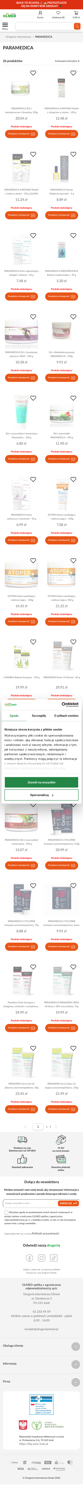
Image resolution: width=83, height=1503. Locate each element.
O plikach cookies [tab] (66, 715)
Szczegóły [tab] (39, 715)
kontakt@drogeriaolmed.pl (41, 1329)
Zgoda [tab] (14, 715)
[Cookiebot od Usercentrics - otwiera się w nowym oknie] (62, 704)
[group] (41, 4)
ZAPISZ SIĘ (66, 1203)
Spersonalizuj (39, 795)
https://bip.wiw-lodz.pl (33, 1444)
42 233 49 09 (42, 1311)
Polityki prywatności (45, 1233)
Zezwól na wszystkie (41, 782)
